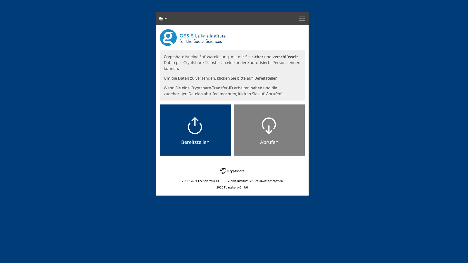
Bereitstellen (195, 142)
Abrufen (269, 142)
